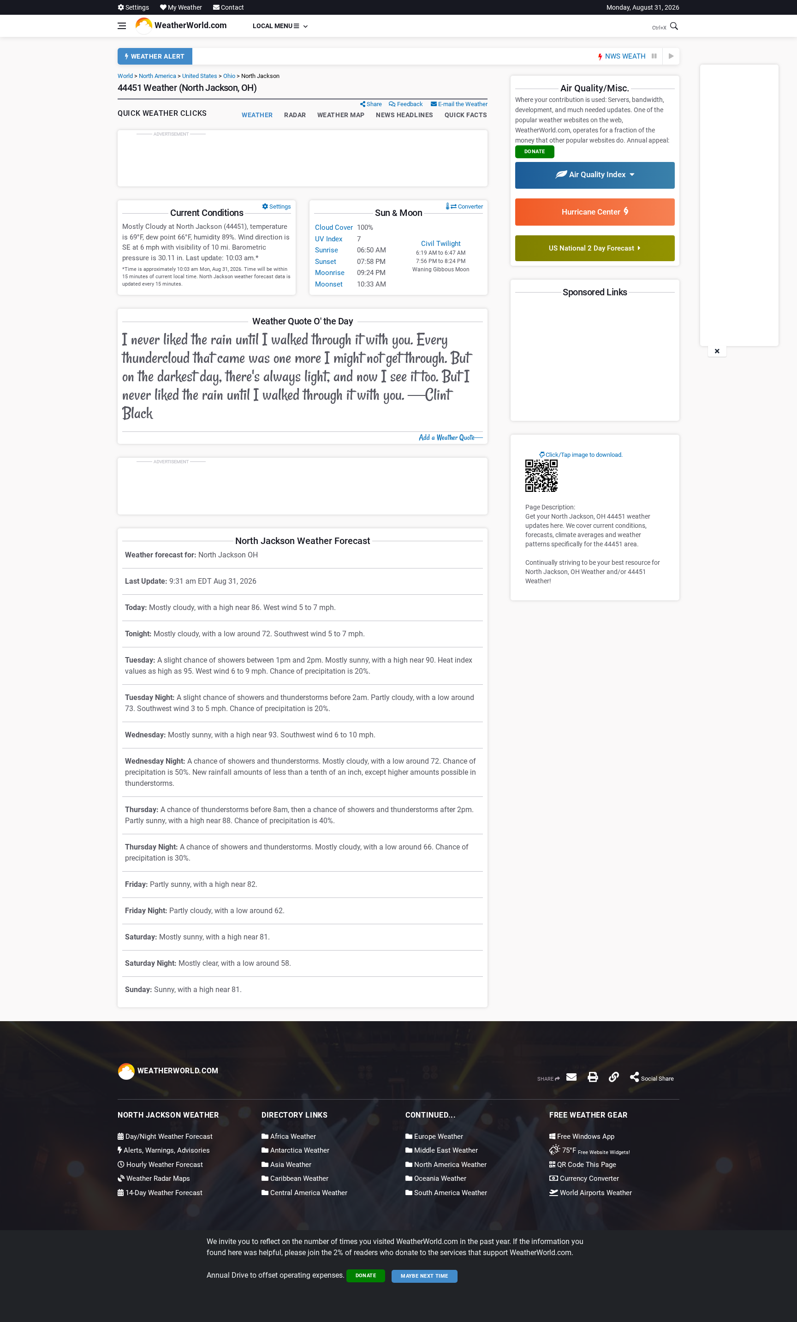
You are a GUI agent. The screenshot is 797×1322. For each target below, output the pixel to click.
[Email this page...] (571, 1077)
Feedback (409, 104)
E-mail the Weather (462, 104)
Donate (366, 1276)
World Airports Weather (595, 1193)
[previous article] (654, 56)
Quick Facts (466, 115)
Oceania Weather (439, 1178)
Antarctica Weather (298, 1150)
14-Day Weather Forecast (163, 1193)
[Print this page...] (592, 1077)
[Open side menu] (122, 25)
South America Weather (449, 1193)
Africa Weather (292, 1136)
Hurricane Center (593, 211)
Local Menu (273, 26)
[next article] (671, 56)
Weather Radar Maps (157, 1178)
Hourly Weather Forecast (164, 1164)
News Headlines (405, 115)
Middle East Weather (445, 1150)
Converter (470, 206)
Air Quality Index (598, 174)
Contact (232, 7)
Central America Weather (307, 1193)
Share (373, 104)
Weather (257, 115)
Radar (295, 115)
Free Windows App (584, 1136)
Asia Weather (289, 1164)
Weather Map (341, 115)
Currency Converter (588, 1178)
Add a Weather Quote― (451, 437)
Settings (136, 7)
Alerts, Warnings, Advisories (166, 1150)
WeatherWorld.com (190, 25)
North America (157, 75)
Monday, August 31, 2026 (643, 7)
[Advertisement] (302, 158)
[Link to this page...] (614, 1077)
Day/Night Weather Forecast (168, 1136)
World (125, 75)
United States (199, 75)
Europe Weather (437, 1136)
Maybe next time (424, 1276)
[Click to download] (541, 475)
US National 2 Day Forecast (593, 248)
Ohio (229, 75)
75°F (595, 1150)
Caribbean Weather (298, 1178)
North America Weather (449, 1164)
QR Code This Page (585, 1164)
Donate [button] (534, 152)
